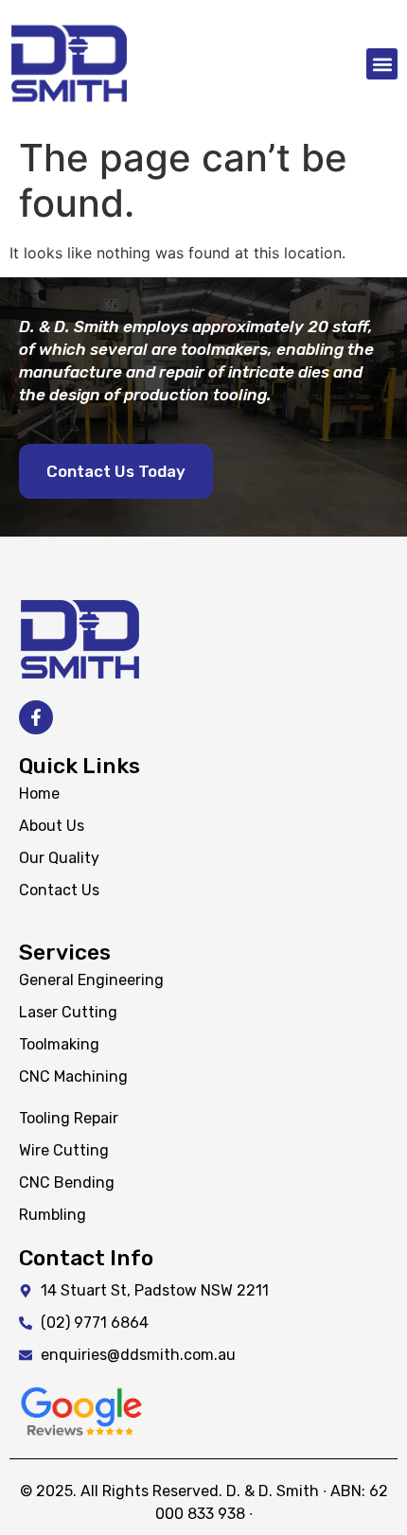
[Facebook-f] (36, 717)
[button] (382, 63)
